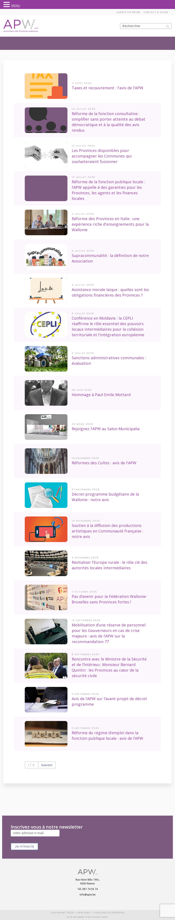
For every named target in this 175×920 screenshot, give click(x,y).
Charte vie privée (128, 12)
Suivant (46, 765)
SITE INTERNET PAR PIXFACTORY (87, 917)
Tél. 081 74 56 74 (87, 889)
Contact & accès (155, 12)
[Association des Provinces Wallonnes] (20, 26)
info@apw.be (88, 894)
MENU (15, 5)
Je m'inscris (24, 846)
